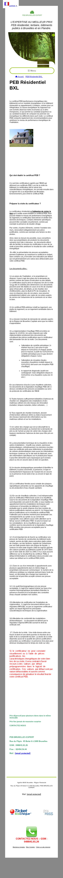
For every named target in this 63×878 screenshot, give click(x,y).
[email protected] (22, 753)
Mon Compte (30, 847)
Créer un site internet (43, 847)
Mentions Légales (19, 847)
